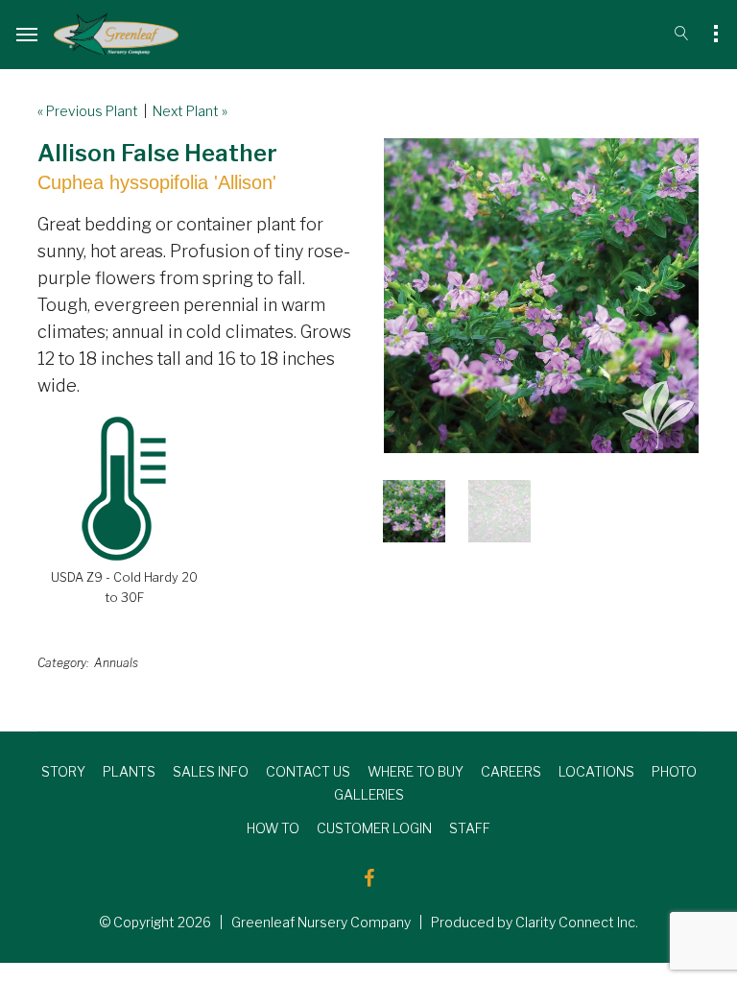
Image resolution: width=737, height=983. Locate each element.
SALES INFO (211, 771)
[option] (541, 295)
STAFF (469, 828)
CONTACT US (308, 771)
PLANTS (129, 771)
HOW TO (273, 828)
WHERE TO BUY (416, 771)
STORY (63, 771)
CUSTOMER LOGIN (374, 828)
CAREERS (511, 771)
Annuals (116, 663)
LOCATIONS (596, 771)
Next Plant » (190, 111)
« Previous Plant (87, 111)
